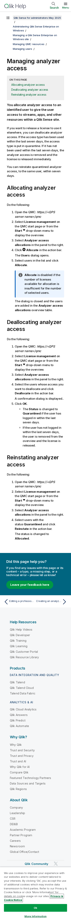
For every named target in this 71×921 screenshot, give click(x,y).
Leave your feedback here (29, 585)
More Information (35, 916)
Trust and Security (22, 750)
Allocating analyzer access (28, 84)
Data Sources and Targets (28, 783)
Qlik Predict (17, 720)
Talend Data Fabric (22, 693)
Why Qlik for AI (20, 766)
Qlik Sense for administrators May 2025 (37, 17)
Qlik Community (36, 864)
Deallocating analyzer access (29, 89)
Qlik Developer (20, 635)
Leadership (17, 813)
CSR (12, 818)
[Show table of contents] (8, 18)
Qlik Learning (18, 646)
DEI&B (14, 824)
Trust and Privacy (22, 755)
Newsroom (17, 846)
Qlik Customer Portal (24, 651)
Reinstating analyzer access (28, 94)
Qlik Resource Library (24, 657)
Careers (15, 840)
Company (16, 807)
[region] (35, 894)
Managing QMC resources (28, 44)
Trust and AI (18, 761)
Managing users (22, 48)
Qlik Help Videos (21, 629)
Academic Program (23, 829)
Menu (65, 7)
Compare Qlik (19, 772)
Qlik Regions (18, 789)
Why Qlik (16, 744)
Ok (35, 907)
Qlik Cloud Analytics (23, 709)
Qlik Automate (19, 726)
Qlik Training (18, 640)
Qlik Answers (19, 715)
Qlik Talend (17, 682)
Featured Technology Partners (30, 778)
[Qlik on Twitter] (56, 864)
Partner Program (21, 835)
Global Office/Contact (24, 851)
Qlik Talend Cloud (22, 687)
